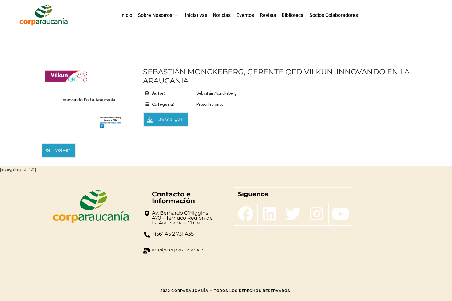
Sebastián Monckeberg (216, 93)
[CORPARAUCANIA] (43, 15)
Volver (62, 149)
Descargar (169, 119)
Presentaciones (209, 104)
